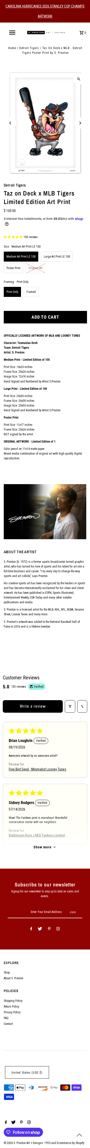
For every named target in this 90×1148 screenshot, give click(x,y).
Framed (31, 292)
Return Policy (11, 1006)
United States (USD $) (27, 1072)
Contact (8, 1024)
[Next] (80, 123)
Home (12, 48)
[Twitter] (40, 929)
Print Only (12, 292)
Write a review (33, 706)
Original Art (35, 268)
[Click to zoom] (78, 79)
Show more (43, 847)
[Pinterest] (49, 929)
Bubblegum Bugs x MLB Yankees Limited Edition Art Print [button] (37, 835)
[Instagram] (58, 929)
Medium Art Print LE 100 (21, 256)
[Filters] (70, 706)
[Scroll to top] (79, 1134)
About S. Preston (13, 978)
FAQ (6, 1018)
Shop (7, 972)
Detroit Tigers (29, 48)
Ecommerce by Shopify (70, 1143)
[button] (14, 237)
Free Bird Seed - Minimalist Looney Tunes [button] (37, 769)
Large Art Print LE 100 (57, 256)
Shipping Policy (13, 1001)
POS (48, 1143)
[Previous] (10, 123)
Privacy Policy (12, 1012)
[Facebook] (31, 929)
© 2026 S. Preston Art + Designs (24, 1143)
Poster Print (13, 268)
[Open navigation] (12, 32)
